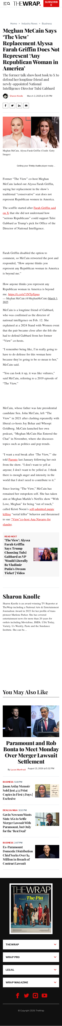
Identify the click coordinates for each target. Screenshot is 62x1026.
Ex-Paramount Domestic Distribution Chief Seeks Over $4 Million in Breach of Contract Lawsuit (18, 855)
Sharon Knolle (16, 96)
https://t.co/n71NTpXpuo (24, 294)
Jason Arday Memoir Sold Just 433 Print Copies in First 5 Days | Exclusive (18, 792)
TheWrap (12, 944)
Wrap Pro (13, 957)
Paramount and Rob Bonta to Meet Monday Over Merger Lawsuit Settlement (31, 752)
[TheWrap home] (27, 4)
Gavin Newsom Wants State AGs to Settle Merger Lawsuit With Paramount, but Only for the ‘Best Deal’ (17, 823)
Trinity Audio (35, 166)
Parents (13, 459)
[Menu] (6, 4)
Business (47, 23)
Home (13, 23)
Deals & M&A (10, 810)
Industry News (29, 23)
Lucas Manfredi (18, 769)
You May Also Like (25, 692)
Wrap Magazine (17, 982)
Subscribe (51, 3)
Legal (10, 969)
